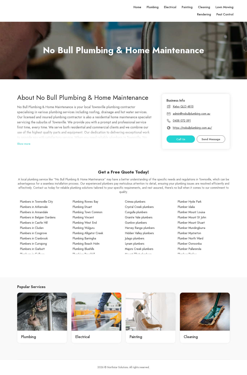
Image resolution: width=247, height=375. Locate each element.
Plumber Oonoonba (190, 244)
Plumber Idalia (186, 207)
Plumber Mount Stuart (191, 223)
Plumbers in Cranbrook (34, 238)
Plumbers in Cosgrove (33, 233)
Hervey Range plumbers (140, 228)
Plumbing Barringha (84, 238)
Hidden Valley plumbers (139, 233)
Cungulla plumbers (136, 212)
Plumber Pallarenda (189, 249)
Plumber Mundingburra (191, 228)
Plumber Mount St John (192, 217)
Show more (23, 144)
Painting (187, 7)
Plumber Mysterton (189, 233)
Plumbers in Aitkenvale (34, 207)
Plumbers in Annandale (34, 212)
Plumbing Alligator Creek (88, 233)
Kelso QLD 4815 (183, 107)
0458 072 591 (182, 121)
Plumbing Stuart (82, 207)
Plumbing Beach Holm (86, 244)
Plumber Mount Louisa (191, 212)
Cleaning (204, 7)
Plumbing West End (85, 223)
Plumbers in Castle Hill (34, 223)
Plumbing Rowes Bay (85, 202)
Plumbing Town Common (87, 212)
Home (137, 7)
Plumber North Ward (190, 238)
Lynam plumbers (134, 244)
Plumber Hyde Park (189, 202)
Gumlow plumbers (136, 223)
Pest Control (224, 14)
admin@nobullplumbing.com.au (191, 114)
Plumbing (153, 7)
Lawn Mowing (224, 7)
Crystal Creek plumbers (139, 207)
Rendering (204, 14)
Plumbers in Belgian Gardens (38, 217)
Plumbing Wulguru (84, 228)
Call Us (180, 139)
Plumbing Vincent (83, 217)
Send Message (211, 139)
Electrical (170, 7)
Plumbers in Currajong (33, 244)
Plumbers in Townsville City (36, 202)
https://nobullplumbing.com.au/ (192, 128)
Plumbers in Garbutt (32, 249)
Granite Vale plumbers (138, 217)
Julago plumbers (134, 238)
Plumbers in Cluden (32, 228)
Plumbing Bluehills (83, 249)
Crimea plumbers (135, 202)
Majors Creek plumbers (139, 249)
